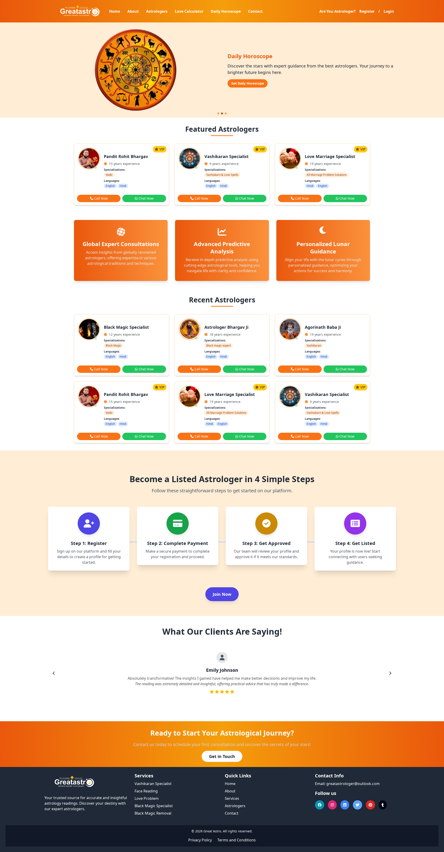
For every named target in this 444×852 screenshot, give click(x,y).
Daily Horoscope (226, 11)
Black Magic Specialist (154, 805)
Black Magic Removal (153, 813)
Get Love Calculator (246, 83)
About (133, 11)
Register (367, 11)
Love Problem (147, 798)
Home (114, 11)
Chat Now (146, 198)
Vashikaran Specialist (153, 783)
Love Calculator (189, 11)
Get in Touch (222, 756)
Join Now (222, 594)
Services (232, 798)
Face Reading (146, 791)
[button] (218, 113)
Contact (255, 11)
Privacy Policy (200, 840)
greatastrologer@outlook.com (353, 783)
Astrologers (156, 11)
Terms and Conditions (236, 840)
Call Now (101, 198)
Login (389, 11)
